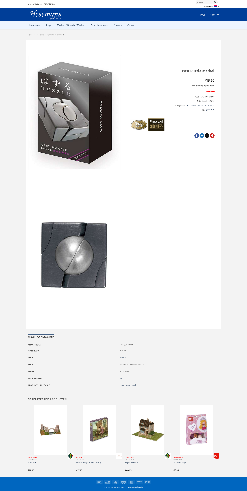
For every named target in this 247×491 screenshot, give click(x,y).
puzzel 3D (61, 35)
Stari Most (33, 462)
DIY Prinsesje (180, 462)
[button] (203, 15)
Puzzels (50, 35)
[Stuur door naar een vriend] (207, 135)
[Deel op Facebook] (196, 135)
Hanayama (125, 385)
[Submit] (215, 2)
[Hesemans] (45, 14)
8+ (121, 378)
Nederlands (209, 6)
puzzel (123, 357)
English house (131, 462)
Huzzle (134, 385)
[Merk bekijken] (70, 456)
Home (30, 35)
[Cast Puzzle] (139, 124)
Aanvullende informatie (41, 337)
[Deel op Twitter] (202, 135)
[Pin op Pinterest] (212, 135)
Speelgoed (40, 35)
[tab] (41, 337)
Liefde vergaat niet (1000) (88, 462)
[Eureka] (156, 124)
